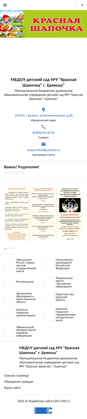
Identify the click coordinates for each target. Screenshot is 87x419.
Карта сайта (12, 388)
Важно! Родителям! (21, 167)
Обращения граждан (18, 381)
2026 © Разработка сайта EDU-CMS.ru (44, 401)
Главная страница (16, 375)
